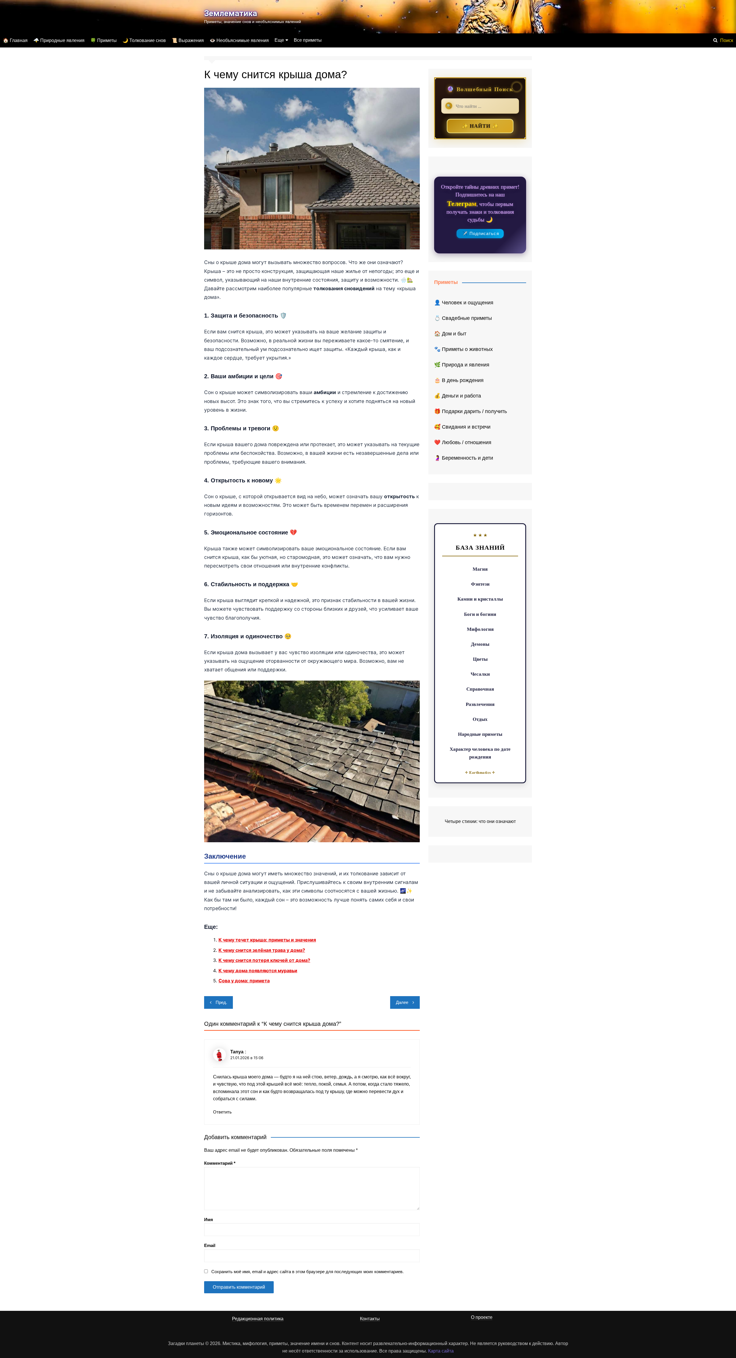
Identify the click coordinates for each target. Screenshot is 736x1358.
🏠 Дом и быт (450, 334)
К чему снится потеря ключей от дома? (264, 960)
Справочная (480, 688)
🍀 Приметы (103, 40)
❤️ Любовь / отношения (462, 442)
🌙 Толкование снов (144, 40)
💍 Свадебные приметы (463, 318)
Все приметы (308, 40)
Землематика (230, 13)
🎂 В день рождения (459, 380)
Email (209, 1245)
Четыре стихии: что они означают (480, 821)
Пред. (221, 1002)
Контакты (370, 1318)
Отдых (480, 719)
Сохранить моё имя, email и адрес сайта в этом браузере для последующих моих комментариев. (307, 1271)
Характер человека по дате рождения (480, 752)
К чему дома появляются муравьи (257, 970)
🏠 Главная (15, 40)
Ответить (222, 1111)
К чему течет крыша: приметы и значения (267, 940)
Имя (208, 1219)
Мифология (480, 629)
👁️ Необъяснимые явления (239, 40)
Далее (402, 1002)
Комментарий (219, 1163)
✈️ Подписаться (480, 233)
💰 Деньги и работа (457, 396)
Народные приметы (480, 734)
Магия (480, 568)
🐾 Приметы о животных (463, 349)
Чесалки (480, 673)
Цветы (480, 658)
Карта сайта (441, 1351)
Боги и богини (480, 614)
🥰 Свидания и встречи (462, 427)
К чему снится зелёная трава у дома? (261, 950)
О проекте (481, 1317)
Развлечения (480, 704)
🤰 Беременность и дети (463, 458)
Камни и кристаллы (480, 598)
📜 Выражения (188, 40)
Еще (279, 40)
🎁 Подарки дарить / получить (470, 411)
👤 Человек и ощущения (463, 302)
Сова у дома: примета (244, 980)
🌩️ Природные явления (59, 40)
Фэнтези (480, 583)
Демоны (480, 644)
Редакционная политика (257, 1318)
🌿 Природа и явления (461, 365)
